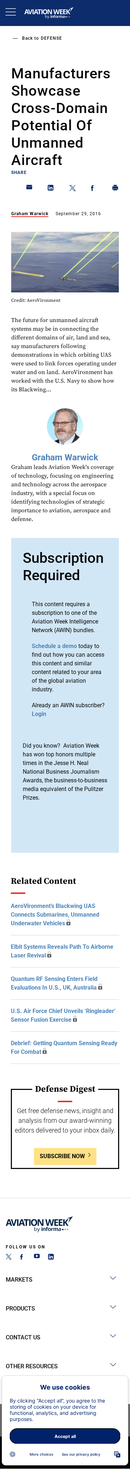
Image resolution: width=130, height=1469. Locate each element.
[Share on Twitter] (72, 189)
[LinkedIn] (51, 1257)
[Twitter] (9, 1257)
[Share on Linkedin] (51, 189)
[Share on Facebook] (94, 189)
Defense (51, 38)
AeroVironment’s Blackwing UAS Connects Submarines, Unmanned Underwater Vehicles (55, 915)
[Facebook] (23, 1257)
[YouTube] (37, 1257)
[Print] (115, 189)
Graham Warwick (29, 213)
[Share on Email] (29, 189)
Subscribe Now (62, 1156)
